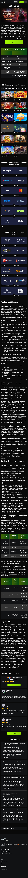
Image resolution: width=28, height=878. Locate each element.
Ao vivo (10, 88)
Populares (3, 88)
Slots (23, 88)
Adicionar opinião (14, 684)
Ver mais (14, 733)
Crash (16, 88)
